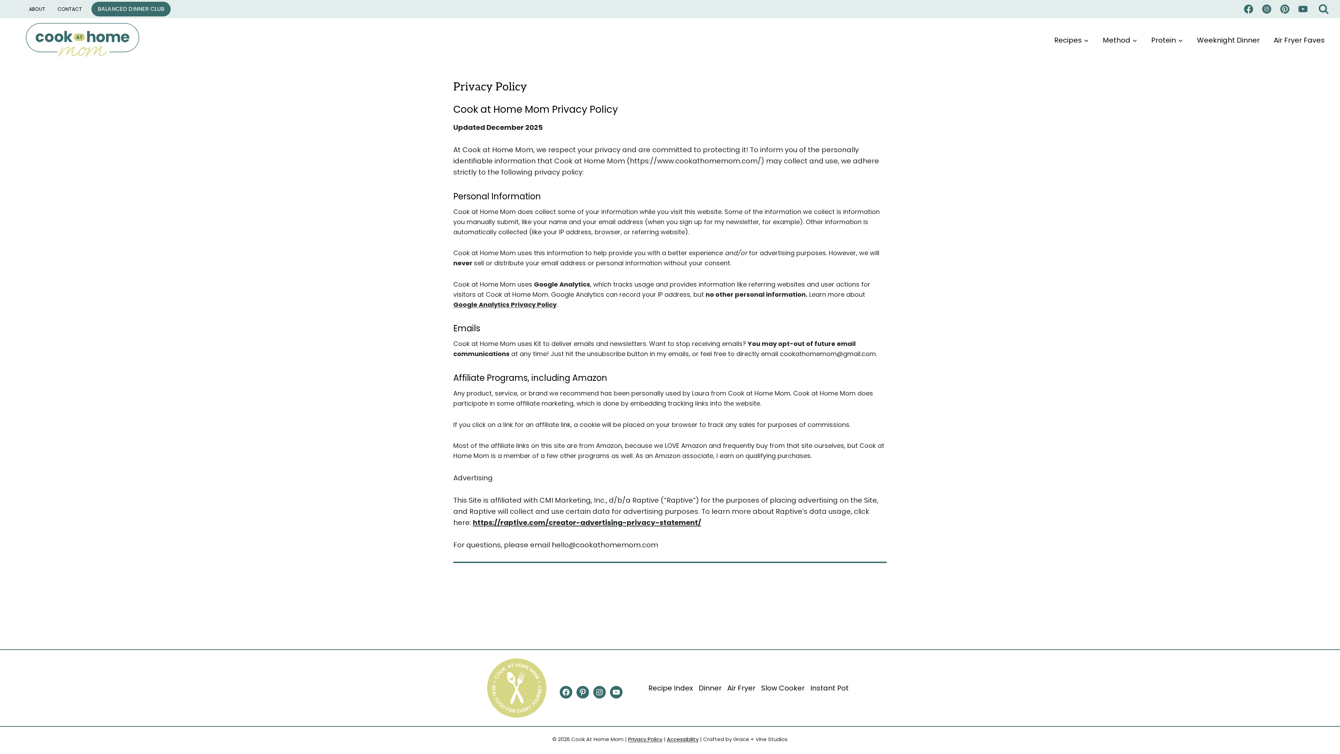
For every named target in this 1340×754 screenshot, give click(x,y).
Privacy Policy (645, 739)
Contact (70, 9)
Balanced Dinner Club (131, 9)
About (37, 9)
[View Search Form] (1323, 9)
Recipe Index (670, 688)
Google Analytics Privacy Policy (505, 304)
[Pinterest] (1285, 9)
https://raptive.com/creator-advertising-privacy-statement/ (587, 522)
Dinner (710, 688)
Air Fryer (741, 688)
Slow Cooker (783, 688)
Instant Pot (829, 688)
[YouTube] (1303, 9)
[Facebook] (1249, 9)
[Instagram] (1267, 9)
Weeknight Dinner (1228, 40)
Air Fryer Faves (1299, 40)
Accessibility (683, 739)
